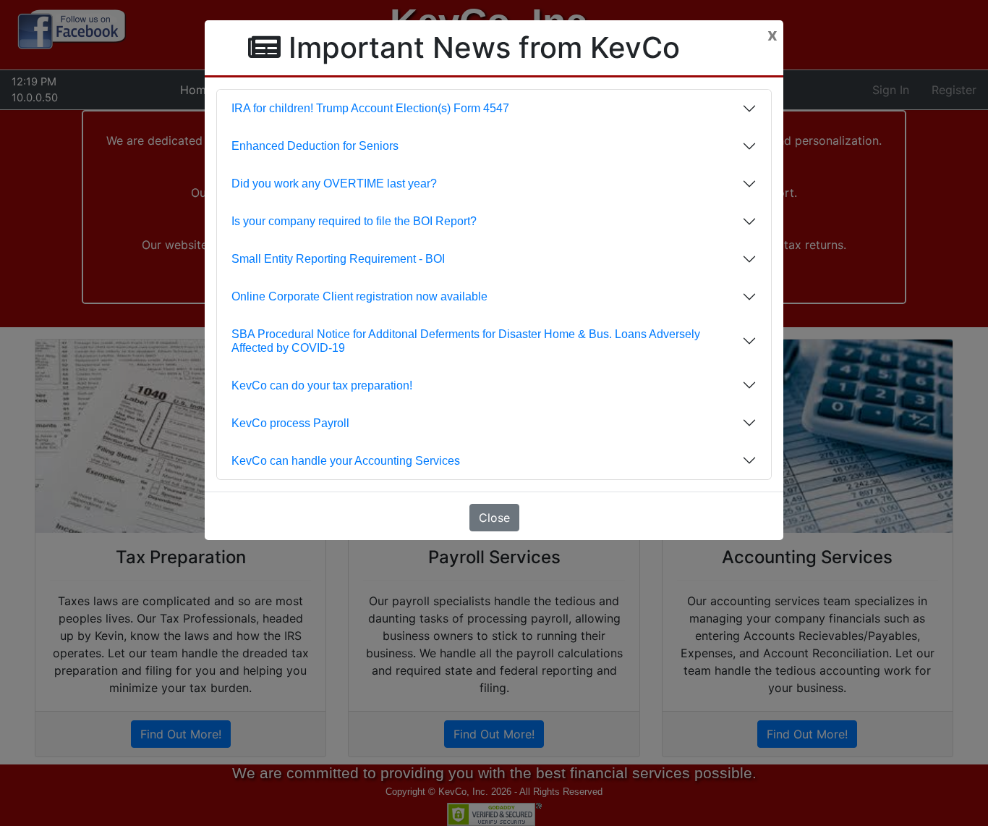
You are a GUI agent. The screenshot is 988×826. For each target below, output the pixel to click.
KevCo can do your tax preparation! (321, 385)
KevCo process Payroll (290, 423)
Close (494, 517)
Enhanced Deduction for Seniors (315, 146)
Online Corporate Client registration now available (359, 296)
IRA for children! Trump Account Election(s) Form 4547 (370, 108)
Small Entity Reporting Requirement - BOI (338, 259)
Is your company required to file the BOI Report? (354, 221)
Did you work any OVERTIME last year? (334, 183)
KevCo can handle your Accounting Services (345, 461)
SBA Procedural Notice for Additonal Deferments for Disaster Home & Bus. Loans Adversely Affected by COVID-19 (465, 341)
